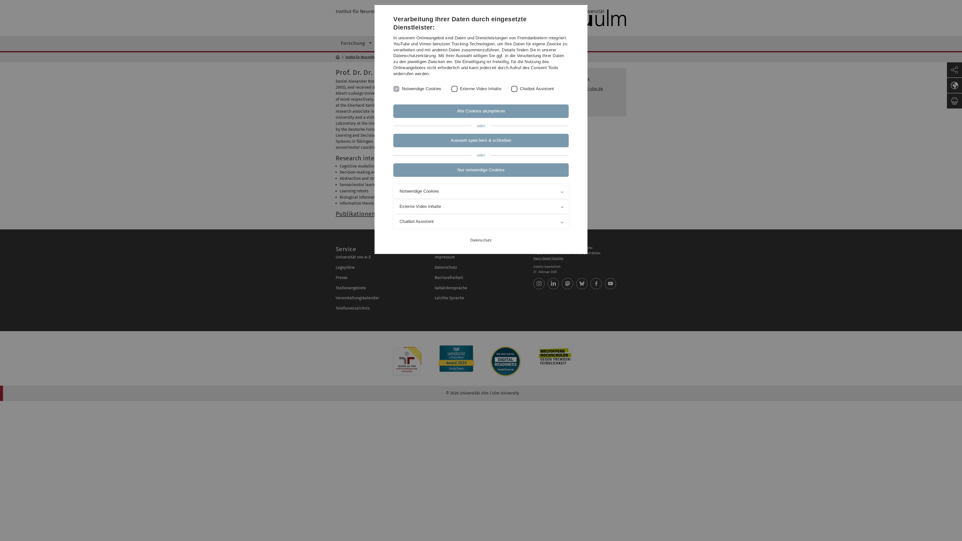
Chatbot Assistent (537, 88)
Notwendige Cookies (421, 88)
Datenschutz (481, 240)
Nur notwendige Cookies (481, 170)
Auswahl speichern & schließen (481, 140)
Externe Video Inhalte (480, 88)
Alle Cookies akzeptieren (481, 111)
